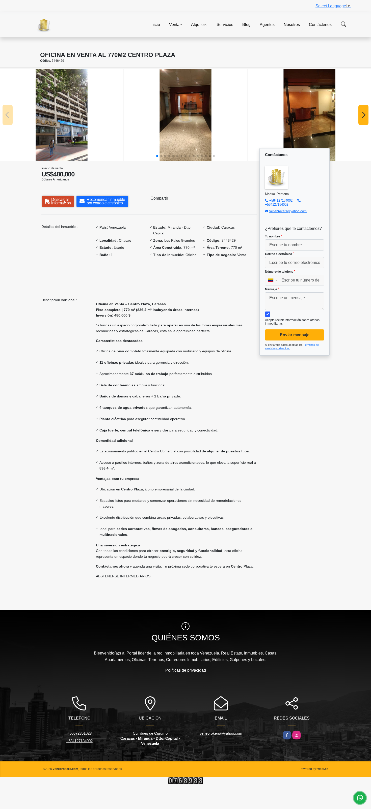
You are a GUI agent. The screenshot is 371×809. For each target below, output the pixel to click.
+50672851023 (79, 733)
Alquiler (198, 24)
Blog (246, 24)
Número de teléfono (280, 272)
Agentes (267, 24)
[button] (157, 156)
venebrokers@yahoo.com (288, 211)
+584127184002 (281, 200)
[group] (61, 115)
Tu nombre (273, 236)
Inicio (155, 24)
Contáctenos (320, 24)
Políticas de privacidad (185, 670)
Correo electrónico (279, 254)
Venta (174, 24)
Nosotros (292, 24)
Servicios (225, 24)
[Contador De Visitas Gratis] (185, 780)
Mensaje (272, 289)
